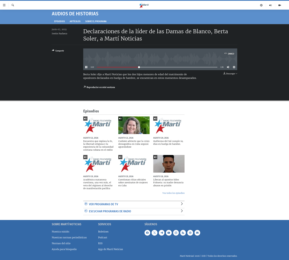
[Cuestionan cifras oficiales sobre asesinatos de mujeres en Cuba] (134, 164)
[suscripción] (197, 233)
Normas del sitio (61, 243)
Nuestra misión (60, 231)
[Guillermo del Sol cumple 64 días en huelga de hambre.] (169, 125)
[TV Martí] (279, 5)
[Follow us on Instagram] (176, 233)
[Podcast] (261, 5)
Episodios (59, 21)
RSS (100, 243)
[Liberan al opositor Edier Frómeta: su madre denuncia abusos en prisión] (169, 164)
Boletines (103, 231)
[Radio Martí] (270, 5)
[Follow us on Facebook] (147, 233)
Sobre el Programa (96, 21)
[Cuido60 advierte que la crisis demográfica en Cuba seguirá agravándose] (134, 125)
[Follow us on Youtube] (169, 233)
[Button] (58, 51)
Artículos (75, 21)
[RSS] (183, 233)
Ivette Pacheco (59, 33)
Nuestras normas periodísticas (69, 237)
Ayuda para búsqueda (64, 249)
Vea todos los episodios (173, 193)
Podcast (102, 237)
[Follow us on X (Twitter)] (154, 233)
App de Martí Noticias (110, 249)
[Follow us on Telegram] (162, 233)
